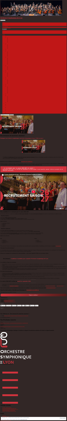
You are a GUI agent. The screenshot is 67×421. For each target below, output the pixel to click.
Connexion (4, 415)
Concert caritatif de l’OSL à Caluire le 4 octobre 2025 (16, 37)
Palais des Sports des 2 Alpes (12, 72)
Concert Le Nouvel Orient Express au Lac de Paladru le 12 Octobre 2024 (19, 44)
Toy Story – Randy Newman (6, 407)
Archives (3, 35)
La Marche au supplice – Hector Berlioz (8, 410)
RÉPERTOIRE (8, 70)
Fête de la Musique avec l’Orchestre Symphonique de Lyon (17, 69)
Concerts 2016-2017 (9, 104)
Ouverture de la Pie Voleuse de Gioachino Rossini (16, 63)
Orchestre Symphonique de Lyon (11, 18)
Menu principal (3, 20)
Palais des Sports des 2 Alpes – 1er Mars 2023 (15, 66)
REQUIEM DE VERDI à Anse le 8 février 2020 (15, 81)
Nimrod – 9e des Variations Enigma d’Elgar (9, 411)
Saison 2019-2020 (7, 78)
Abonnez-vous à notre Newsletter (9, 33)
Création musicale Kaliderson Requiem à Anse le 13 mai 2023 (17, 67)
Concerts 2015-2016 (9, 107)
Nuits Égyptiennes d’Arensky (12, 61)
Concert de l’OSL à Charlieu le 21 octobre (14, 96)
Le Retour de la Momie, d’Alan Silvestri (14, 58)
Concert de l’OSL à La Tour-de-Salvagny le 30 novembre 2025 (18, 40)
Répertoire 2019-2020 (9, 84)
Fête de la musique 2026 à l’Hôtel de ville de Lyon (10, 409)
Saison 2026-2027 (5, 26)
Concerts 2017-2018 (9, 95)
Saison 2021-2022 (7, 71)
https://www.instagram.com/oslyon (10, 301)
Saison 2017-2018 (7, 94)
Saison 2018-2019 (7, 85)
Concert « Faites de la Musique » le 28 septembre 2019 (16, 79)
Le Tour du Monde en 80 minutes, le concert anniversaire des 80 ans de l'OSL (12, 326)
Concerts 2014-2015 (9, 110)
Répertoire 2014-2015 (9, 109)
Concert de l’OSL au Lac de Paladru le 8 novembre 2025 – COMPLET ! (19, 39)
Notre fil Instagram (7, 32)
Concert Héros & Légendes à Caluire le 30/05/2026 (16, 41)
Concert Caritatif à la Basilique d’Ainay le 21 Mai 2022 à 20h (17, 75)
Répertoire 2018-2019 (9, 93)
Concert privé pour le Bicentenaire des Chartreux (15, 47)
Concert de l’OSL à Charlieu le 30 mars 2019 (15, 91)
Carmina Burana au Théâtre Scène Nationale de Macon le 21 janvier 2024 (19, 53)
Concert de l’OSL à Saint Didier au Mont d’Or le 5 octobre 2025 (18, 38)
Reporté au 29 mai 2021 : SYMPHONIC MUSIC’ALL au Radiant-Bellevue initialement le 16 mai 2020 (24, 83)
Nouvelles (3, 29)
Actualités (5, 30)
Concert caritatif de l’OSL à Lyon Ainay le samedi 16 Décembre (18, 98)
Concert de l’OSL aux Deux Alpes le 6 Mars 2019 (16, 90)
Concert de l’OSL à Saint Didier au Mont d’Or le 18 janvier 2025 (18, 45)
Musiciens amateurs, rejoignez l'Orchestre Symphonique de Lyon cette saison (16, 315)
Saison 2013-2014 (7, 111)
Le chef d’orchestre (7, 23)
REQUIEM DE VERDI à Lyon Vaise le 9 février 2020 (16, 82)
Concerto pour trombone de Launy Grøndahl (15, 59)
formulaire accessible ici (33, 290)
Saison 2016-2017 (7, 103)
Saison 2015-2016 (7, 106)
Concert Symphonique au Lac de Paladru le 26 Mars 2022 (17, 73)
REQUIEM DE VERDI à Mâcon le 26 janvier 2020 (16, 80)
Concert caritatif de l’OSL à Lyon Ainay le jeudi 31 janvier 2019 (18, 88)
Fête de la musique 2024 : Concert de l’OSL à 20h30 (16, 56)
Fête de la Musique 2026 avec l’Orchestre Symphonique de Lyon (18, 42)
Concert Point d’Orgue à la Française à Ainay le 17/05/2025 (17, 46)
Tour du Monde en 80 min (6, 28)
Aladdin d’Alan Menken (12, 62)
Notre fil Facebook (7, 31)
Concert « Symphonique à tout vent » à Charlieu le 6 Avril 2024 (18, 54)
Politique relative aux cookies (23, 419)
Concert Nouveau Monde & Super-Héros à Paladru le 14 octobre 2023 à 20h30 (20, 52)
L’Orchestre (6, 22)
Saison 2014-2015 (7, 108)
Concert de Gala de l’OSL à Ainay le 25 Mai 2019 (16, 92)
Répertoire (8, 49)
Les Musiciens (6, 24)
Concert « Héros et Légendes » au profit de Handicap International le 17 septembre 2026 (14, 323)
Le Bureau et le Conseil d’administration (10, 25)
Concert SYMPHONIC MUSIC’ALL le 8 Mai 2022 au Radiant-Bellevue (19, 74)
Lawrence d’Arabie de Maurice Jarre (14, 60)
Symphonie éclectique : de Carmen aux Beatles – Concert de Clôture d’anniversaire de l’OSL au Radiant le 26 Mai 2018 (27, 100)
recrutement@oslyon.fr (50, 287)
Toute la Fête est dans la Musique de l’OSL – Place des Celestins (18, 101)
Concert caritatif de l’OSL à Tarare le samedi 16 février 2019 (17, 89)
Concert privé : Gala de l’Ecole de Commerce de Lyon (16, 97)
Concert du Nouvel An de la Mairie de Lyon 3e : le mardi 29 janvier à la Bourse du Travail (22, 87)
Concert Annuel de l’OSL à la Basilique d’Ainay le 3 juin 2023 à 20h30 (19, 68)
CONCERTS (8, 65)
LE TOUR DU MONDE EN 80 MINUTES (9, 408)
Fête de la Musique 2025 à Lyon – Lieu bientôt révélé (16, 48)
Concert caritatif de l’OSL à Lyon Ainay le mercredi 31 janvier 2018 (18, 99)
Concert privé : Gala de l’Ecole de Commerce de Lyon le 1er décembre (19, 86)
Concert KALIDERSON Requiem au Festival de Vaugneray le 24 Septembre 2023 (21, 51)
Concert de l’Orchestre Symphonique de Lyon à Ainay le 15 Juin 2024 (19, 55)
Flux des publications (5, 416)
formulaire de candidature (26, 161)
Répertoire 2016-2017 (9, 105)
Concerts (5, 27)
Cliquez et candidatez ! (33, 295)
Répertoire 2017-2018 (9, 102)
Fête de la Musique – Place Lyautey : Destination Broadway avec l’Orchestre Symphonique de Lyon (23, 76)
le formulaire (58, 245)
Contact (3, 34)
